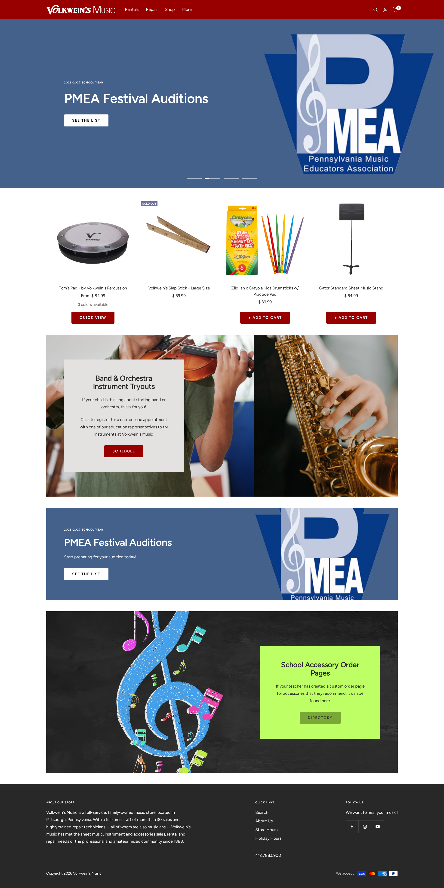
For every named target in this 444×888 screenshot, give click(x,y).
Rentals (132, 9)
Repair (152, 9)
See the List (86, 120)
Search (261, 812)
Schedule (123, 451)
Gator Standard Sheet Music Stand (351, 288)
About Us (264, 820)
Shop (170, 9)
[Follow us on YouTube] (377, 826)
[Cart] (395, 9)
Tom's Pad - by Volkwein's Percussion (93, 288)
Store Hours (266, 829)
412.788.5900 (268, 855)
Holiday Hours (268, 838)
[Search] (375, 10)
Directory (320, 718)
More (187, 9)
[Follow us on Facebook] (352, 826)
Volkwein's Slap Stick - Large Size (179, 288)
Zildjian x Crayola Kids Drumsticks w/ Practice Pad (265, 291)
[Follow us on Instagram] (364, 826)
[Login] (385, 10)
